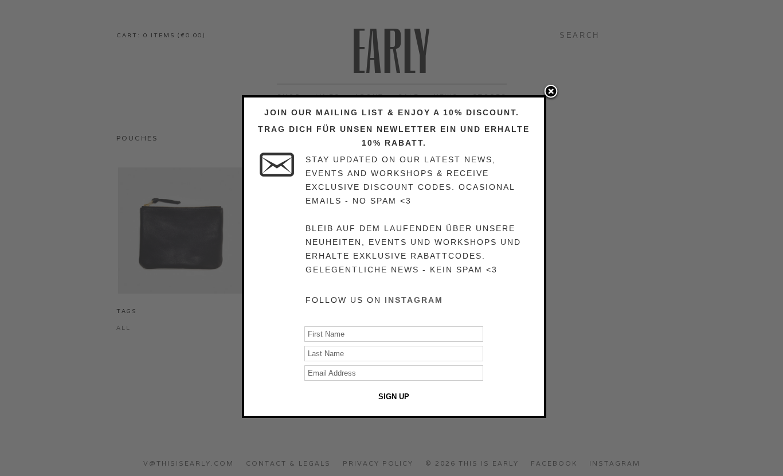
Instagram (414, 300)
